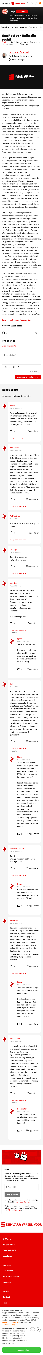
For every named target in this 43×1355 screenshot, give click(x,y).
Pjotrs (19, 639)
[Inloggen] (36, 3)
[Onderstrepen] (14, 367)
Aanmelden (12, 1194)
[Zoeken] (28, 3)
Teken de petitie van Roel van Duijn (17, 320)
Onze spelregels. (9, 346)
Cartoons (33, 27)
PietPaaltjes (15, 516)
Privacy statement (14, 1210)
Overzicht (5, 27)
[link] (4, 55)
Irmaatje (13, 549)
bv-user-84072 (16, 1038)
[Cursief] (10, 367)
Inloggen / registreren (28, 377)
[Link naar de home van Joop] (5, 11)
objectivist (14, 920)
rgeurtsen (14, 583)
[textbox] (21, 358)
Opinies (23, 27)
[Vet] (6, 367)
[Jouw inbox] (32, 3)
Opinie (4, 42)
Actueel (15, 27)
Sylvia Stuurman (17, 848)
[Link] (18, 367)
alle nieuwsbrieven (23, 1202)
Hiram (12, 405)
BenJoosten (14, 447)
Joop (12, 11)
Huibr (12, 684)
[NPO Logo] (40, 3)
